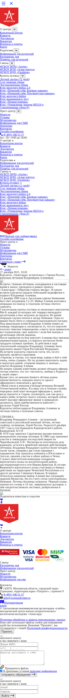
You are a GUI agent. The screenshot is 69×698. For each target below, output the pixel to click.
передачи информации (43, 671)
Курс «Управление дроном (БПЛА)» (22, 104)
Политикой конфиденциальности (47, 628)
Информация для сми (13, 579)
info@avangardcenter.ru (17, 597)
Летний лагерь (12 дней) (15, 79)
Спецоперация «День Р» (15, 107)
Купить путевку (9, 182)
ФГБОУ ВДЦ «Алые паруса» (17, 69)
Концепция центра (11, 32)
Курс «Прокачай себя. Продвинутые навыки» (27, 93)
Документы (7, 38)
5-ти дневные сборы (12, 82)
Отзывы (5, 117)
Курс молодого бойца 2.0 (15, 87)
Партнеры (6, 255)
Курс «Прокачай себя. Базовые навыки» (24, 90)
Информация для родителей (17, 53)
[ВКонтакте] (1, 499)
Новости (5, 114)
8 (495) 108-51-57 (14, 594)
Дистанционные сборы (14, 84)
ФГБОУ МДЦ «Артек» (14, 66)
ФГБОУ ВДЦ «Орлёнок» (15, 72)
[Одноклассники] (1, 502)
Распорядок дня (9, 56)
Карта (3, 46)
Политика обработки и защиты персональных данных (32, 619)
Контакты (6, 258)
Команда (5, 35)
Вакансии (6, 41)
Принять (7, 631)
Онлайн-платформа (12, 238)
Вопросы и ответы (11, 43)
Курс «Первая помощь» (14, 101)
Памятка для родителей (14, 59)
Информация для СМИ (14, 122)
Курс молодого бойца (13, 96)
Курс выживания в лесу (14, 98)
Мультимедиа (8, 120)
